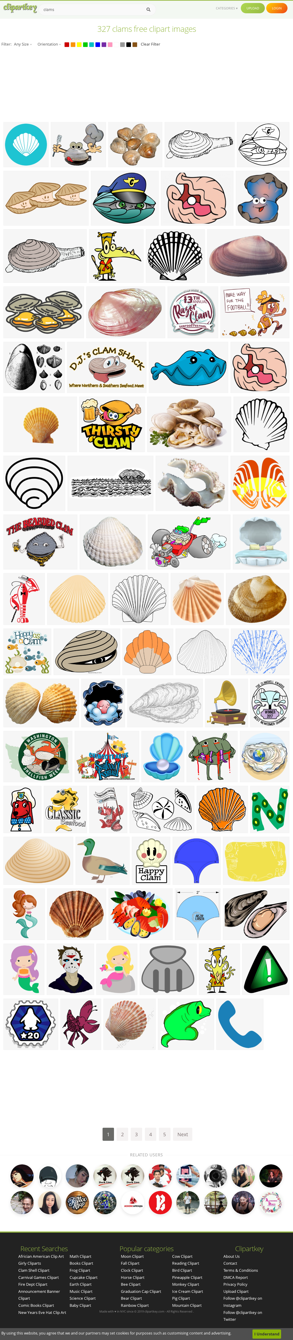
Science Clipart (83, 1298)
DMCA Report (235, 1277)
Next (182, 1134)
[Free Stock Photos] (20, 8)
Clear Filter (150, 44)
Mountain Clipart (187, 1305)
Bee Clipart (131, 1284)
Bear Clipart (131, 1298)
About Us (231, 1256)
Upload (253, 8)
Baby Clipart (80, 1305)
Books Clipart (81, 1263)
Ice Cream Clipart (187, 1291)
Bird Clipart (182, 1270)
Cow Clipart (182, 1256)
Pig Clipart (181, 1298)
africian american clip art (41, 1256)
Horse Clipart (132, 1277)
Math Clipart (80, 1256)
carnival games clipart (38, 1277)
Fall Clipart (130, 1263)
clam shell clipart (33, 1270)
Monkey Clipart (185, 1284)
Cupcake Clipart (84, 1277)
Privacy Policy (235, 1284)
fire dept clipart (32, 1284)
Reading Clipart (185, 1263)
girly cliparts (29, 1263)
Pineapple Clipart (187, 1277)
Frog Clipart (80, 1270)
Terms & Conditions (240, 1270)
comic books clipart (36, 1305)
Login (277, 8)
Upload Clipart (236, 1291)
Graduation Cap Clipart (141, 1291)
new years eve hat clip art (42, 1312)
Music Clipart (81, 1291)
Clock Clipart (132, 1270)
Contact (230, 1263)
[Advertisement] (146, 84)
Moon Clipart (132, 1256)
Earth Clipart (81, 1284)
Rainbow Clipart (135, 1305)
